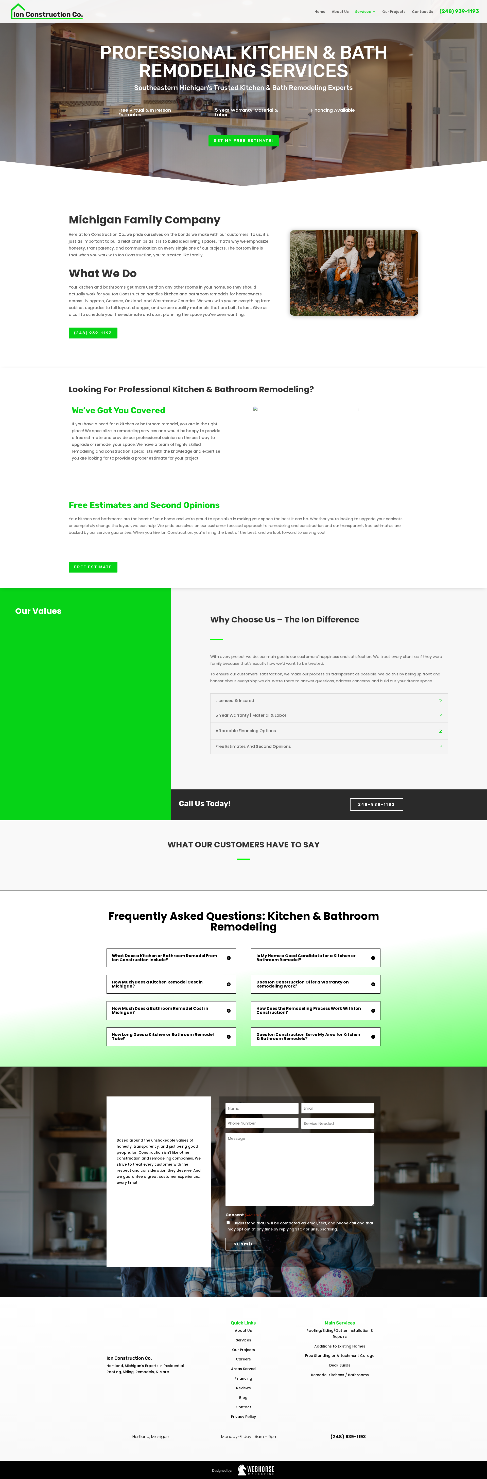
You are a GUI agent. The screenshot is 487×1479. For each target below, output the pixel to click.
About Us (340, 12)
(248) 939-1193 (459, 11)
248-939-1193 (376, 804)
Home (320, 12)
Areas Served (243, 1368)
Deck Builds (339, 1365)
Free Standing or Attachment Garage (339, 1355)
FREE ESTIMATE (93, 567)
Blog (243, 1397)
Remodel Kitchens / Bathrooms (340, 1374)
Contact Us (422, 12)
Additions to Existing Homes (339, 1346)
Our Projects (394, 12)
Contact (243, 1407)
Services (363, 12)
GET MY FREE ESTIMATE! (243, 140)
